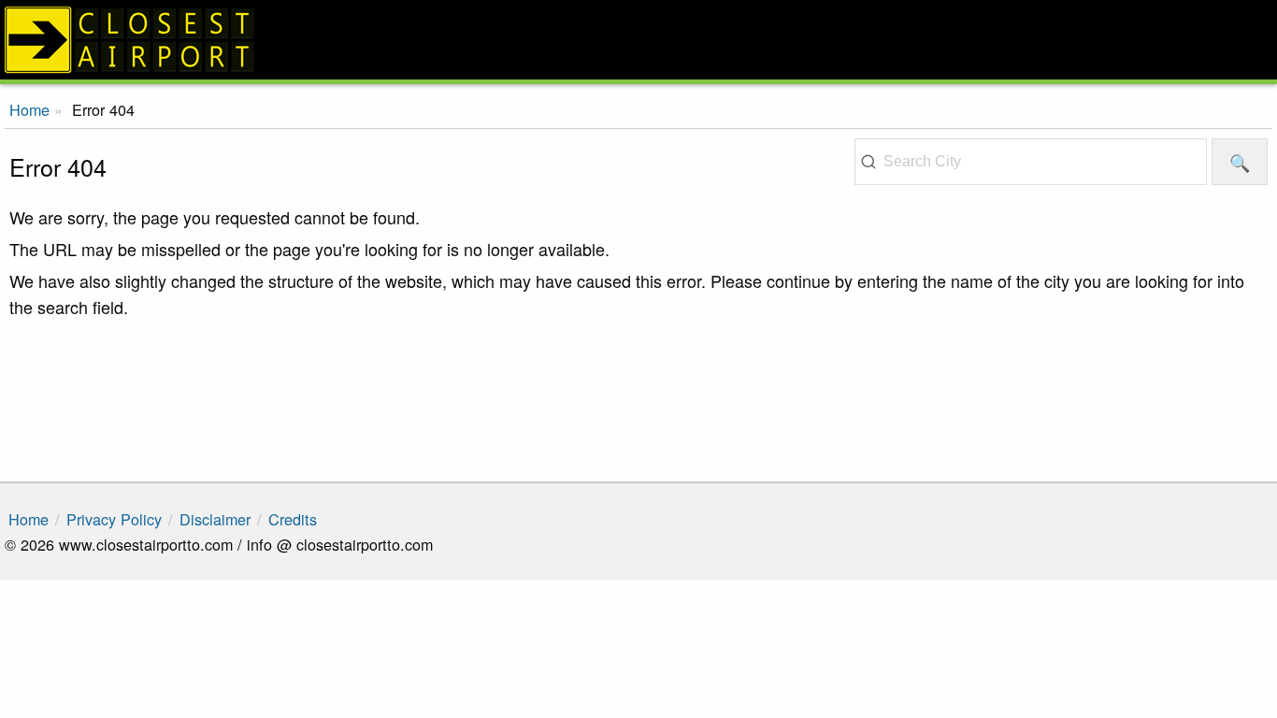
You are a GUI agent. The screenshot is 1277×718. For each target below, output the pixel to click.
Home (28, 519)
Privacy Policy (114, 519)
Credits (292, 519)
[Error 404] (638, 40)
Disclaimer (215, 519)
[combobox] (1030, 161)
